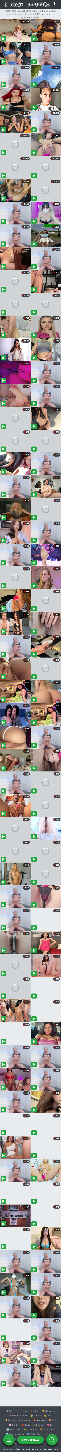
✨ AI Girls (50, 1434)
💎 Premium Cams (15, 1434)
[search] (52, 1440)
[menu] (9, 1440)
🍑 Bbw (52, 1420)
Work (28, 1449)
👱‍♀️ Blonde (10, 1420)
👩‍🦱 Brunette (24, 1420)
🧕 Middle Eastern (18, 1415)
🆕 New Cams (13, 1429)
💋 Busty (25, 1425)
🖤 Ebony (22, 1411)
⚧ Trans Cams (47, 1429)
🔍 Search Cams (47, 1443)
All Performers (46, 1449)
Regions (20, 1449)
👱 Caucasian (48, 1411)
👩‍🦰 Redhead (39, 1420)
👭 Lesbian (38, 1425)
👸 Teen (48, 1415)
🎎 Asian (10, 1411)
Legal (56, 1449)
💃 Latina (34, 1411)
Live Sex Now (30, 1439)
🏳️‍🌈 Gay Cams (30, 1429)
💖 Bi (49, 1425)
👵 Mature (35, 1415)
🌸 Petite (13, 1425)
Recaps (35, 1449)
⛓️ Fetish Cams (34, 1434)
